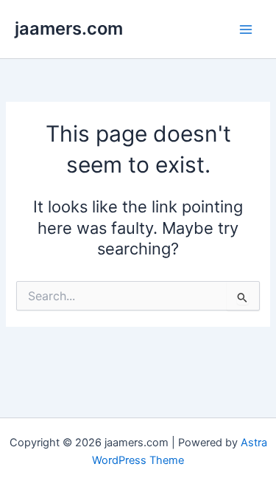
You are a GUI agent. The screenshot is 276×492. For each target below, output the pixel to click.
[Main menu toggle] (245, 29)
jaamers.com (69, 28)
